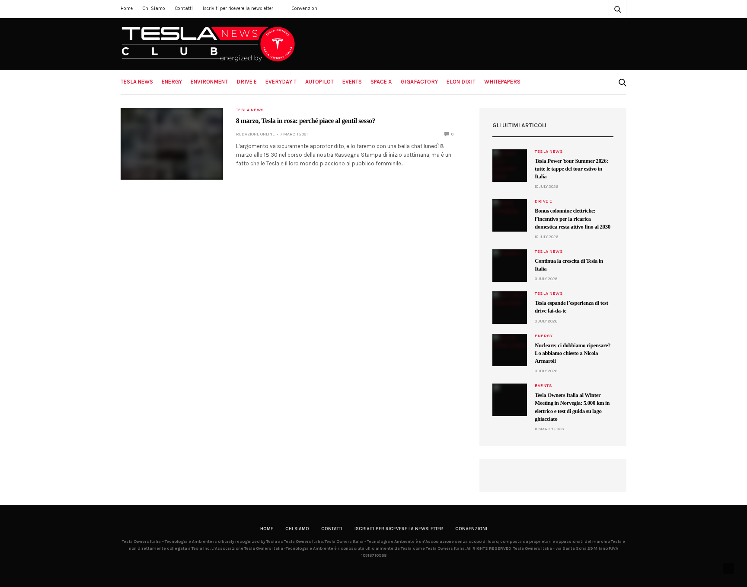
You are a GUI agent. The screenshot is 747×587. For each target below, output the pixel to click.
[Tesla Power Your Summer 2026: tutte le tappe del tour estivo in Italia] (509, 165)
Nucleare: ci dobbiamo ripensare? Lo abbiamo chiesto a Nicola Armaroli (572, 353)
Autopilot (319, 81)
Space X (381, 81)
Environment (209, 81)
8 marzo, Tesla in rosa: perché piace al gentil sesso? (305, 121)
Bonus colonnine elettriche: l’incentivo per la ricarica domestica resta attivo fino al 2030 (572, 218)
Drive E (246, 81)
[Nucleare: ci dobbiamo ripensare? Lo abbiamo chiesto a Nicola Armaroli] (509, 350)
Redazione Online (255, 134)
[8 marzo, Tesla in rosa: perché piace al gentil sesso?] (172, 144)
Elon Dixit (461, 81)
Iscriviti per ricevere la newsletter (238, 8)
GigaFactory (419, 81)
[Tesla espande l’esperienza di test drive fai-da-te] (509, 307)
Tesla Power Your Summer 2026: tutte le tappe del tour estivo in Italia (571, 169)
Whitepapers (502, 81)
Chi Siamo (154, 8)
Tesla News (137, 81)
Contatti (184, 8)
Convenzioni (305, 8)
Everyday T (281, 81)
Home (127, 8)
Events (352, 81)
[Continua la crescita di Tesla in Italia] (509, 265)
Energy (172, 81)
